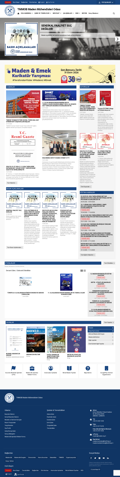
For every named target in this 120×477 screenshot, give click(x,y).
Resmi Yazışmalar (10, 422)
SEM (77, 13)
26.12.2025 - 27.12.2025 (97, 237)
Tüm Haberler (11, 183)
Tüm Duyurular (85, 186)
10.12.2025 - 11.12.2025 (96, 247)
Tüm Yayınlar (108, 322)
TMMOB (61, 457)
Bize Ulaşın (16, 2)
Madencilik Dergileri (20, 457)
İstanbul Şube (51, 420)
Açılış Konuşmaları (10, 431)
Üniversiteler (32, 457)
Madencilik (9, 457)
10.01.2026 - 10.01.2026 (96, 227)
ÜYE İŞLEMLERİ (106, 2)
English (42, 2)
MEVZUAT (56, 13)
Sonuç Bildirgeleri (10, 434)
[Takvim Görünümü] (85, 271)
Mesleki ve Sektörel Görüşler (13, 420)
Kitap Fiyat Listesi (94, 331)
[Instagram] (99, 458)
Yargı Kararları (9, 425)
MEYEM (84, 13)
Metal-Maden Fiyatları (71, 470)
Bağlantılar (24, 2)
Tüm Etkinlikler (108, 263)
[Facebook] (91, 458)
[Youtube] (104, 458)
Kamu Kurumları (43, 457)
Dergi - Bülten (10, 461)
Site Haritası (33, 2)
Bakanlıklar (53, 457)
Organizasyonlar (71, 457)
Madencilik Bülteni (94, 337)
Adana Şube (50, 414)
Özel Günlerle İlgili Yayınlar (96, 343)
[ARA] (113, 13)
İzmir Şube (50, 422)
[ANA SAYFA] (18, 13)
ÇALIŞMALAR (67, 13)
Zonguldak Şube (52, 425)
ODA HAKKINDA (26, 13)
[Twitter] (95, 458)
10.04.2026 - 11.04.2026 (93, 208)
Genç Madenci (93, 13)
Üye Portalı (51, 2)
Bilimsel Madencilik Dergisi (96, 334)
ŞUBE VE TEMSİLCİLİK (42, 13)
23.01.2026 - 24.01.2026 (97, 218)
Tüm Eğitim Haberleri (87, 255)
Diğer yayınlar (93, 340)
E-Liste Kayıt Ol (95, 469)
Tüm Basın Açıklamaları (14, 247)
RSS (82, 470)
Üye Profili (8, 428)
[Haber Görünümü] (82, 271)
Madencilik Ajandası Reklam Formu (15, 436)
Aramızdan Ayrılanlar (57, 470)
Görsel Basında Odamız (12, 417)
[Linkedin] (108, 458)
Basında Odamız (10, 414)
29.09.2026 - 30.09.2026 (96, 199)
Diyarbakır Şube (51, 417)
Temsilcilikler (51, 428)
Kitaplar (91, 328)
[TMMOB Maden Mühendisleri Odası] (10, 11)
